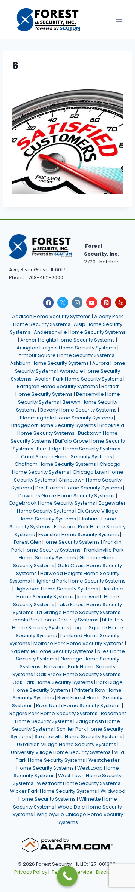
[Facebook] (48, 302)
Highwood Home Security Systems (56, 588)
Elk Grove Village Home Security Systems (68, 514)
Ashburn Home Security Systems (49, 363)
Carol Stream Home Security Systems (66, 456)
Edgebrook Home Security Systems (52, 503)
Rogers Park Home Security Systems (53, 713)
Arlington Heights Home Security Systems (66, 347)
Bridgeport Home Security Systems (53, 425)
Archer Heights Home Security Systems (67, 339)
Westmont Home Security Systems (78, 783)
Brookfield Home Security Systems (70, 429)
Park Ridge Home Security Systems (68, 686)
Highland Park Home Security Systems (79, 580)
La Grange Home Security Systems (78, 612)
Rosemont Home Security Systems (70, 717)
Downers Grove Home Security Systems (66, 495)
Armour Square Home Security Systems (66, 355)
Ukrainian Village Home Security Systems (66, 744)
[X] (62, 302)
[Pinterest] (106, 302)
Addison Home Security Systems (51, 316)
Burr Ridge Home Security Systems (78, 448)
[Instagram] (77, 302)
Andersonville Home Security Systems (80, 332)
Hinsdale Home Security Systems (69, 592)
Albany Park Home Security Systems (68, 320)
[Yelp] (120, 302)
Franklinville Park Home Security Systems (71, 553)
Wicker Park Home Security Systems (53, 791)
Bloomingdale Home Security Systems (66, 417)
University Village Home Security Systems (61, 752)
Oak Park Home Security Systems (52, 682)
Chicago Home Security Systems (66, 468)
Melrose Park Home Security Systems (78, 643)
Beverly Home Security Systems (78, 409)
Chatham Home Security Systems (55, 464)
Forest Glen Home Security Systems (57, 542)
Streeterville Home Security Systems (78, 736)
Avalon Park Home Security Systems (78, 378)
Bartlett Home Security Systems (66, 390)
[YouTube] (91, 302)
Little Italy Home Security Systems (67, 623)
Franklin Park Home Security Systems (66, 545)
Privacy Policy (30, 872)
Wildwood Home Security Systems (72, 795)
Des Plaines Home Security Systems (78, 487)
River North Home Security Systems (78, 705)
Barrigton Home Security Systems (57, 386)
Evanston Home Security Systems (78, 534)
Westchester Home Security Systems (68, 764)
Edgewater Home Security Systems (71, 507)
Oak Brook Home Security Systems (78, 674)
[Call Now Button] (67, 876)
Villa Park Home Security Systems (70, 756)
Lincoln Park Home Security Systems (55, 619)
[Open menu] (119, 19)
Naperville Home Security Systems (52, 651)
